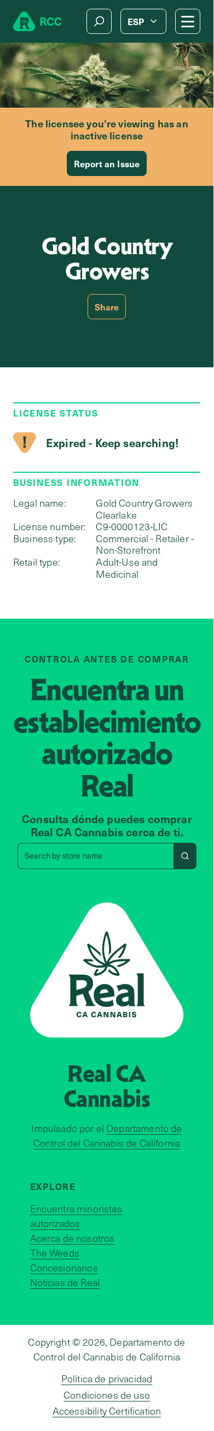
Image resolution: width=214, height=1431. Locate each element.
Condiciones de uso (106, 1394)
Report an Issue (107, 163)
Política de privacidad (107, 1378)
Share (107, 307)
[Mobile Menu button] (187, 21)
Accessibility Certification (107, 1410)
